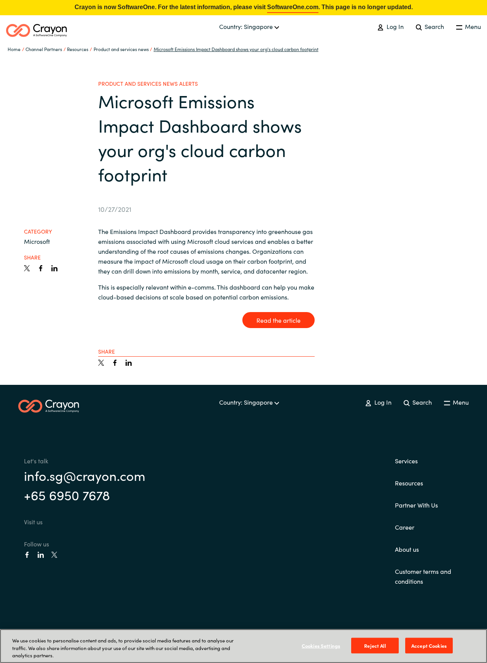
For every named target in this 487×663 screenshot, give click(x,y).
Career (404, 527)
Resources (409, 483)
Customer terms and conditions (423, 576)
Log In (394, 26)
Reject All (374, 645)
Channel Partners (43, 49)
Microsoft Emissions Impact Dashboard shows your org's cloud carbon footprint (236, 49)
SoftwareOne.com (292, 7)
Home (14, 49)
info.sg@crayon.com (84, 475)
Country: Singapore (246, 26)
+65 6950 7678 (67, 494)
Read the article (278, 320)
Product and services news (121, 49)
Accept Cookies (429, 645)
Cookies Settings (321, 645)
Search (433, 26)
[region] (243, 646)
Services (406, 460)
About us (407, 549)
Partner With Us (416, 505)
